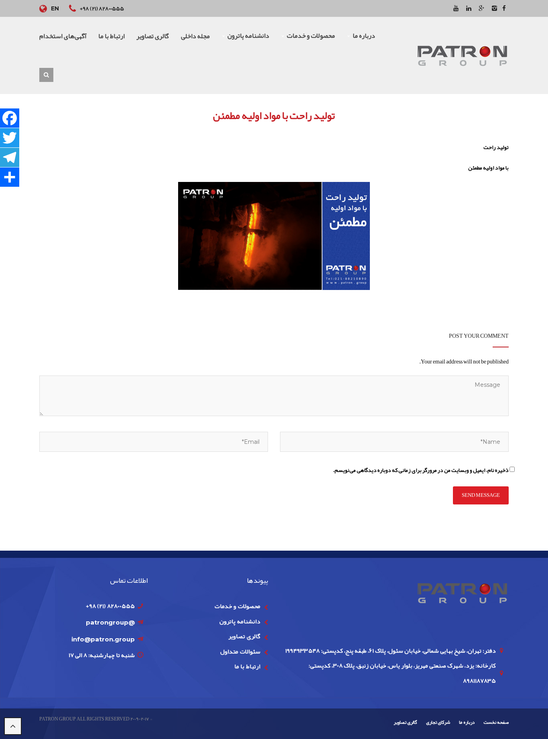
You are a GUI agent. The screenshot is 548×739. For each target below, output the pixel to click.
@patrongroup (110, 622)
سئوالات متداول (240, 651)
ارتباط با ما (247, 666)
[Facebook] (9, 118)
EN (55, 8)
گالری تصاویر (244, 636)
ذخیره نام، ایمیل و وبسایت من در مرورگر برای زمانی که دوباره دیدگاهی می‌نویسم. (421, 470)
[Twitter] (9, 138)
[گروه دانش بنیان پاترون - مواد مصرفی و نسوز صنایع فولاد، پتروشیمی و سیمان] (462, 55)
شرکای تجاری (438, 722)
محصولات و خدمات (237, 606)
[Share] (9, 177)
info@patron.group (103, 639)
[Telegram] (9, 157)
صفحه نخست (496, 722)
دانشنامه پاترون (239, 621)
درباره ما (466, 722)
